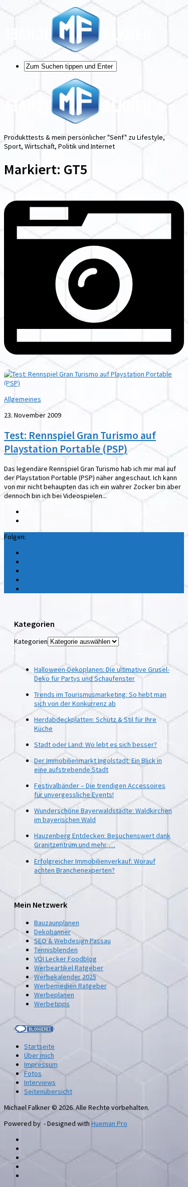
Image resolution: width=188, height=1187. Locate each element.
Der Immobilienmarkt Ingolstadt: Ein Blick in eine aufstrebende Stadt (98, 765)
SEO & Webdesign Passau (72, 940)
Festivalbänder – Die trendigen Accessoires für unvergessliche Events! (99, 790)
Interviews (40, 1082)
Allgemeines (22, 399)
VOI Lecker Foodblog (65, 958)
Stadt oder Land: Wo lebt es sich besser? (95, 744)
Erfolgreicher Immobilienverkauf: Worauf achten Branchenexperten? (94, 866)
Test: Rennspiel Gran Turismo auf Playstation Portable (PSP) (80, 442)
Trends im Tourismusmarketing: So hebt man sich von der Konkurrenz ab (100, 699)
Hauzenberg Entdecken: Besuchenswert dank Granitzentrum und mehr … (102, 840)
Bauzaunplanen (56, 922)
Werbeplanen (54, 994)
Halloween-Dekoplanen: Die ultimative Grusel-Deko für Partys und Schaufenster (101, 674)
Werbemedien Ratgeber (70, 985)
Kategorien (31, 641)
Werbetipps (52, 1003)
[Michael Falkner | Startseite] (77, 49)
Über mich (39, 1055)
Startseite (39, 1046)
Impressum (41, 1064)
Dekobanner (52, 931)
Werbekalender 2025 (65, 976)
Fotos (33, 1073)
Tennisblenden (56, 949)
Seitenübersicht (48, 1091)
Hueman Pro (109, 1123)
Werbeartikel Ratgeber (68, 967)
